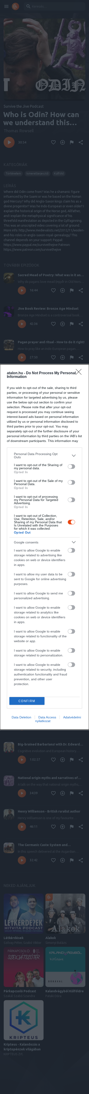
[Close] (80, 373)
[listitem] (44, 455)
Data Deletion (21, 717)
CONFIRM (26, 701)
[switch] (71, 466)
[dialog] (44, 547)
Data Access (47, 717)
